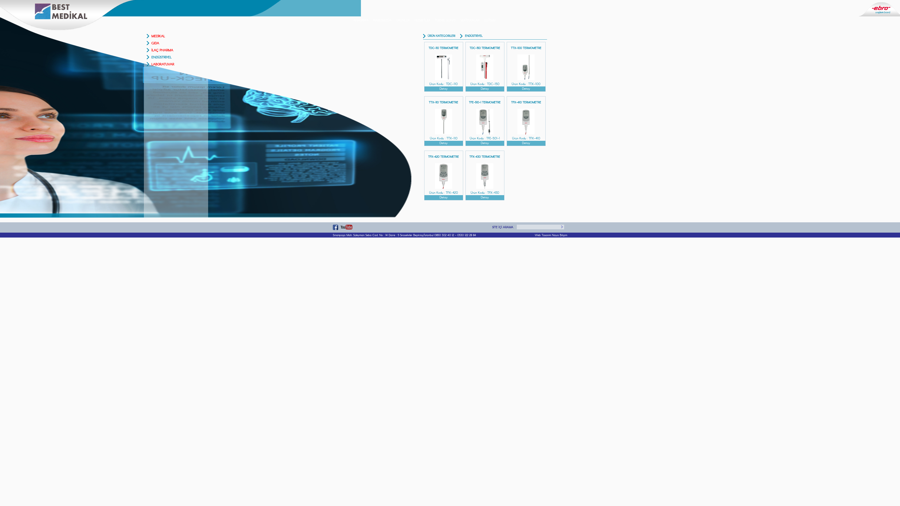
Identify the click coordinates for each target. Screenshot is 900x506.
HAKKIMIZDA (382, 20)
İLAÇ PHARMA (162, 50)
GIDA (155, 43)
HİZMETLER (422, 20)
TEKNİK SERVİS (445, 20)
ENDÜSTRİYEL (161, 57)
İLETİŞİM (489, 20)
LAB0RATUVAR (162, 64)
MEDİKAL (158, 36)
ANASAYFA (360, 20)
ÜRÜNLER (403, 20)
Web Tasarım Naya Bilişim (551, 235)
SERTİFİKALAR (470, 20)
